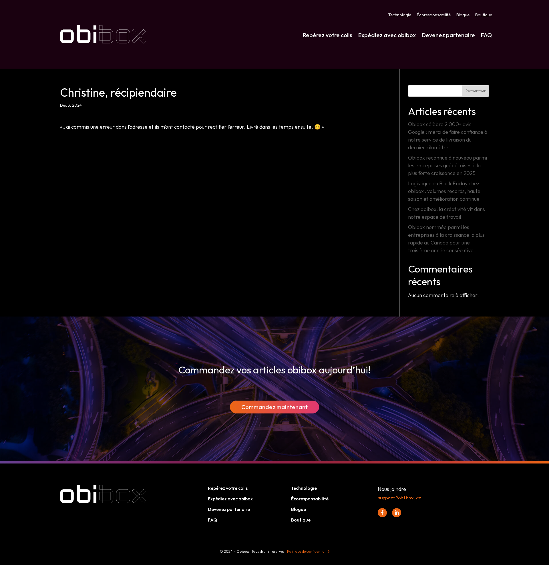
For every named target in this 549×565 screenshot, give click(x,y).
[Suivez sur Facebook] (382, 512)
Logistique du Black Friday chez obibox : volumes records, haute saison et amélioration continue (444, 191)
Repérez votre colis (327, 35)
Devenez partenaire (448, 35)
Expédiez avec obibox (387, 35)
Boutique (483, 15)
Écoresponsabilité (434, 15)
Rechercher (476, 90)
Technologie (399, 15)
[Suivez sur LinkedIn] (396, 512)
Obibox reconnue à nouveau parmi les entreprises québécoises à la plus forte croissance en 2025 (447, 165)
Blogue (463, 15)
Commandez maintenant (274, 407)
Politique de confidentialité (308, 551)
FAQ (486, 35)
